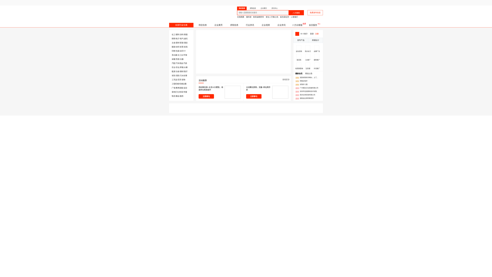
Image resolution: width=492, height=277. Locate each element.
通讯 (186, 39)
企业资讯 (281, 25)
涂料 (181, 35)
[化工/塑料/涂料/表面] (180, 191)
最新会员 (299, 74)
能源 (173, 71)
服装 (173, 47)
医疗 (186, 71)
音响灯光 (175, 92)
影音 (181, 92)
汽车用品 (179, 63)
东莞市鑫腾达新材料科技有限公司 (225, 117)
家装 (181, 43)
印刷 (173, 51)
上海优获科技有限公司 (269, 216)
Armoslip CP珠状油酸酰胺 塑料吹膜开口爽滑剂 (202, 211)
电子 (177, 39)
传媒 (185, 92)
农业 (173, 67)
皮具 (186, 47)
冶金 (177, 71)
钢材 (181, 71)
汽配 (173, 63)
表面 (186, 35)
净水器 (174, 55)
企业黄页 (218, 25)
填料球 (248, 17)
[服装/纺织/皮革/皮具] (258, 261)
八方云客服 (297, 25)
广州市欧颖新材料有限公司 (192, 216)
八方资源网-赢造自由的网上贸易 (189, 11)
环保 (185, 55)
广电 (173, 88)
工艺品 (174, 80)
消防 (177, 76)
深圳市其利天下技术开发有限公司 (309, 216)
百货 (179, 80)
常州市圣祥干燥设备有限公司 (186, 117)
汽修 (185, 63)
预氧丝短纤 (302, 81)
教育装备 (179, 88)
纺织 (177, 47)
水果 (186, 67)
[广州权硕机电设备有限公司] (259, 226)
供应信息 (203, 25)
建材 (177, 43)
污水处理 (183, 76)
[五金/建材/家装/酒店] (180, 261)
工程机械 (175, 84)
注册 (317, 34)
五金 (173, 43)
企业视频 (266, 25)
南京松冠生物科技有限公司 (260, 117)
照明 (173, 39)
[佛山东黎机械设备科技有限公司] (182, 226)
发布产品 (300, 40)
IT (185, 51)
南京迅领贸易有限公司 (305, 95)
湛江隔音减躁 (225, 211)
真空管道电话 (266, 211)
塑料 (177, 35)
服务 (181, 96)
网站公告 (308, 74)
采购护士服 (302, 85)
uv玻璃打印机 (296, 17)
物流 (173, 96)
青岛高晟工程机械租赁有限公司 (300, 117)
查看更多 (286, 80)
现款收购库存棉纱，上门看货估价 (308, 78)
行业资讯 (250, 25)
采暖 (173, 59)
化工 (173, 35)
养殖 (181, 67)
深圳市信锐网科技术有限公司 (308, 92)
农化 (177, 67)
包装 (177, 51)
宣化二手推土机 (272, 17)
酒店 (186, 43)
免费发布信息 (315, 13)
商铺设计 (315, 40)
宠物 (183, 80)
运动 (185, 88)
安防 (173, 76)
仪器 (181, 59)
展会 (177, 96)
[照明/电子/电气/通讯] (258, 191)
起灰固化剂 (284, 17)
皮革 (181, 47)
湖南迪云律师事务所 (305, 98)
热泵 (177, 59)
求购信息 (234, 25)
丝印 (181, 51)
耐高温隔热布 (258, 17)
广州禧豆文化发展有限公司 (307, 88)
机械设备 (183, 84)
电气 (181, 39)
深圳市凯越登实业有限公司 (229, 216)
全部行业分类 (181, 25)
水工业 (180, 55)
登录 (312, 34)
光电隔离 (240, 17)
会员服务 (313, 25)
